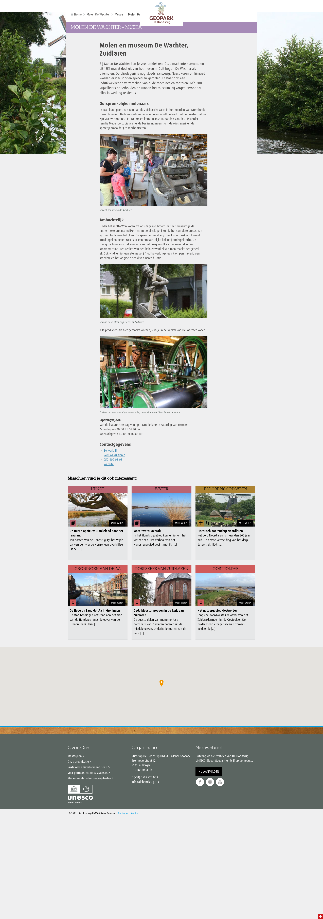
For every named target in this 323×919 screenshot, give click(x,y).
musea (119, 14)
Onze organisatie (78, 761)
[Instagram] (210, 782)
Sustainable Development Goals (87, 767)
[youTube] (220, 782)
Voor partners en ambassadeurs (88, 772)
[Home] (161, 13)
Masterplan (75, 756)
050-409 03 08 (113, 459)
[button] (161, 683)
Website (109, 464)
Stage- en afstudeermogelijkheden (89, 778)
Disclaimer (123, 813)
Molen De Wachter (98, 14)
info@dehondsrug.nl (144, 782)
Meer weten (117, 522)
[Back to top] (320, 916)
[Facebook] (200, 782)
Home (77, 14)
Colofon (134, 813)
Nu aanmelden (209, 771)
